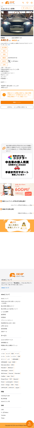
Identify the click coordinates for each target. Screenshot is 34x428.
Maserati (15, 379)
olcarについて (5, 287)
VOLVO (11, 370)
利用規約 (3, 317)
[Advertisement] (17, 126)
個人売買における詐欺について (9, 309)
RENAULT (10, 367)
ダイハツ (3, 359)
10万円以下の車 (5, 395)
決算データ (4, 331)
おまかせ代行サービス (7, 339)
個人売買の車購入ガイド (7, 306)
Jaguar (17, 387)
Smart (2, 384)
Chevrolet (17, 373)
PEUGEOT (4, 367)
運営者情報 (4, 328)
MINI (12, 365)
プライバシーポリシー (7, 320)
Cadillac (3, 376)
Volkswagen (4, 370)
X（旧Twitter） (5, 412)
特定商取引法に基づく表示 (8, 323)
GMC (12, 384)
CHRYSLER (4, 387)
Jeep (8, 376)
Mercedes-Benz (5, 365)
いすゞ (9, 359)
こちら (8, 44)
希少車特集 (4, 398)
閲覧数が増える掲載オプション (9, 345)
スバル (3, 356)
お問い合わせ (4, 326)
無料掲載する (4, 342)
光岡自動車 (15, 359)
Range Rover (4, 379)
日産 (12, 353)
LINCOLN (11, 387)
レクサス (13, 356)
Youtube (3, 415)
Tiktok (2, 418)
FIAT (11, 379)
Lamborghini (9, 382)
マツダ (17, 353)
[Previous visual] (4, 23)
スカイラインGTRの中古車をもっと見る (21, 205)
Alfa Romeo (4, 373)
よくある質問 (4, 311)
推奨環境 (3, 314)
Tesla (16, 384)
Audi (9, 362)
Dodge (7, 384)
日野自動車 (4, 362)
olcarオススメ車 (5, 401)
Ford (12, 376)
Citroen (16, 382)
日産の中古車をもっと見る (25, 213)
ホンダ (8, 353)
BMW (13, 362)
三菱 (18, 356)
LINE (2, 409)
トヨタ (3, 353)
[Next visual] (30, 23)
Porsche (11, 373)
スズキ (8, 356)
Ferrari (2, 382)
